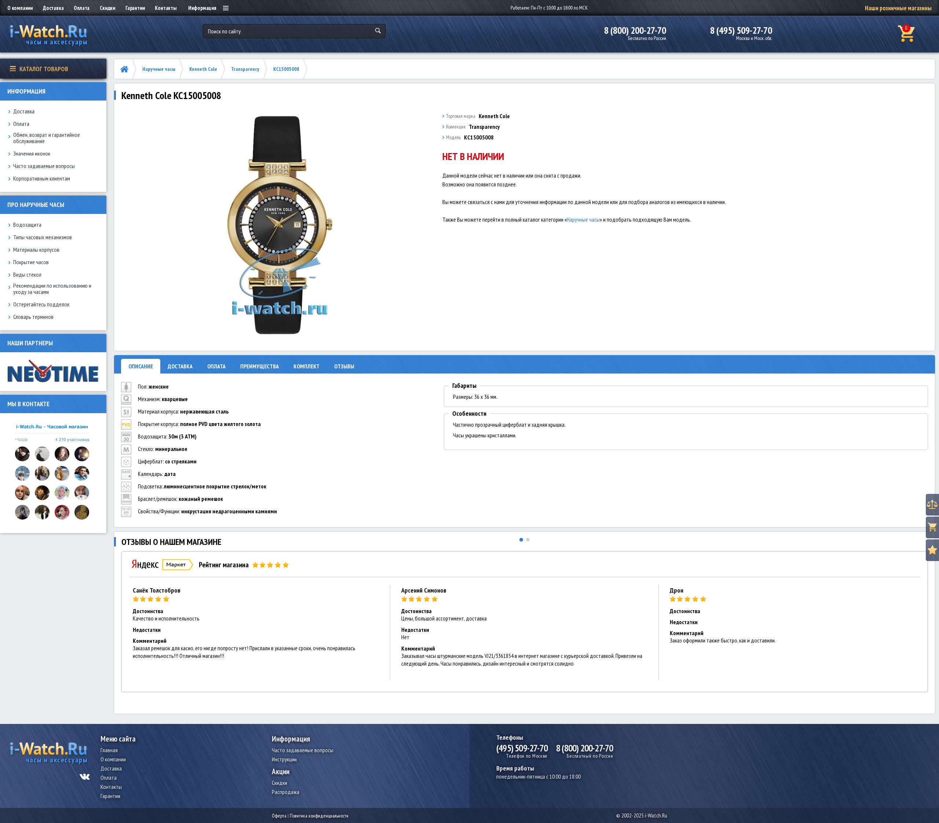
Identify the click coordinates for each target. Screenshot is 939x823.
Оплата (81, 7)
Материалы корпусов (36, 250)
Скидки (107, 7)
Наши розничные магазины (898, 8)
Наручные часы (158, 69)
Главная (109, 750)
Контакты (165, 7)
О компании (20, 7)
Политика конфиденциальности (319, 815)
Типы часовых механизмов (42, 237)
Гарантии (135, 7)
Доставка (53, 7)
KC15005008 (286, 69)
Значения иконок (31, 153)
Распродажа (285, 791)
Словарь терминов (33, 317)
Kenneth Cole (203, 69)
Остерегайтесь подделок (41, 304)
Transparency (245, 69)
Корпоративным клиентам (41, 178)
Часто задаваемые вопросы (44, 166)
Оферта (279, 815)
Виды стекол (27, 275)
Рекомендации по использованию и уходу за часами (52, 289)
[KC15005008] (279, 225)
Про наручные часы (35, 204)
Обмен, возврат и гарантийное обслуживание (46, 138)
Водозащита (27, 225)
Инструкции (284, 759)
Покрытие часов (31, 262)
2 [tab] (528, 540)
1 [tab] (521, 540)
